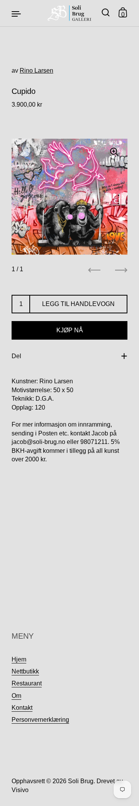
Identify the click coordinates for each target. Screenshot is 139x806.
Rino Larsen (36, 70)
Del (16, 356)
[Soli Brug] (70, 13)
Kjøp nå (69, 330)
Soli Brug (80, 781)
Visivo (20, 790)
